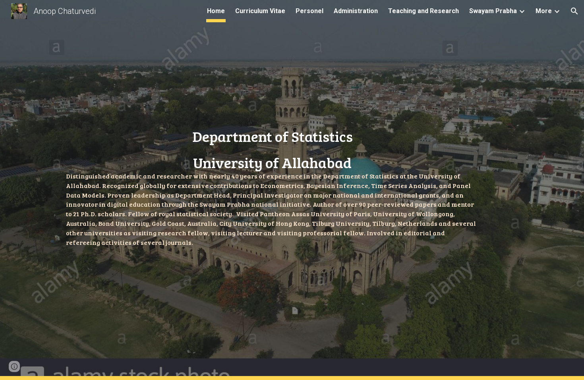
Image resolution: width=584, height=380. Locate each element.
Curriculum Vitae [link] (260, 11)
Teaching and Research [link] (423, 11)
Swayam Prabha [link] (493, 11)
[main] (272, 190)
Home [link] (216, 11)
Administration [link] (356, 11)
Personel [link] (309, 11)
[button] (574, 11)
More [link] (544, 11)
